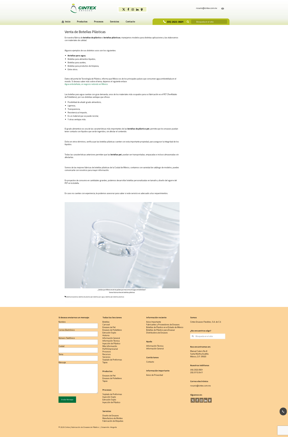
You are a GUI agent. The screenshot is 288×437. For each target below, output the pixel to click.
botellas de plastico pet (86, 297)
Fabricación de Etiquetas (112, 420)
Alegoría (113, 427)
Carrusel (106, 324)
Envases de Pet (109, 327)
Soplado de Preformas (112, 359)
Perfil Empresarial (110, 348)
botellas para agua (99, 297)
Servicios (106, 356)
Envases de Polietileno (112, 329)
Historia (105, 335)
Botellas (106, 321)
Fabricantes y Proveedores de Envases (163, 324)
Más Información (109, 346)
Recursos (106, 354)
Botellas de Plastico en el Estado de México (164, 327)
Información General (111, 338)
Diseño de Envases (110, 415)
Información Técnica (111, 340)
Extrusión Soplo (109, 332)
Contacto (150, 361)
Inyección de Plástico (111, 343)
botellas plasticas (118, 297)
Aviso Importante (153, 321)
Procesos (106, 351)
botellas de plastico (72, 297)
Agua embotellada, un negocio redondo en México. (86, 84)
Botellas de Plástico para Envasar (160, 329)
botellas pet (109, 297)
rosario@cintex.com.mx (200, 385)
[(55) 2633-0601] (283, 411)
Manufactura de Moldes (112, 418)
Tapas (105, 362)
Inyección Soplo (109, 396)
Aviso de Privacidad (154, 374)
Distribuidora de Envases (157, 332)
